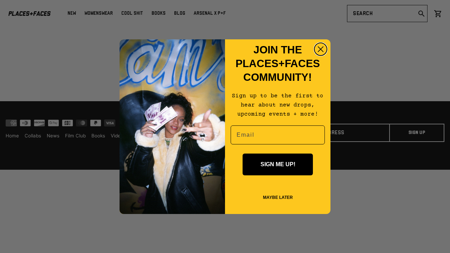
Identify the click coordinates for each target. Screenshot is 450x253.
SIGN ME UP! (278, 164)
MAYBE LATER (278, 197)
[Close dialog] (320, 49)
